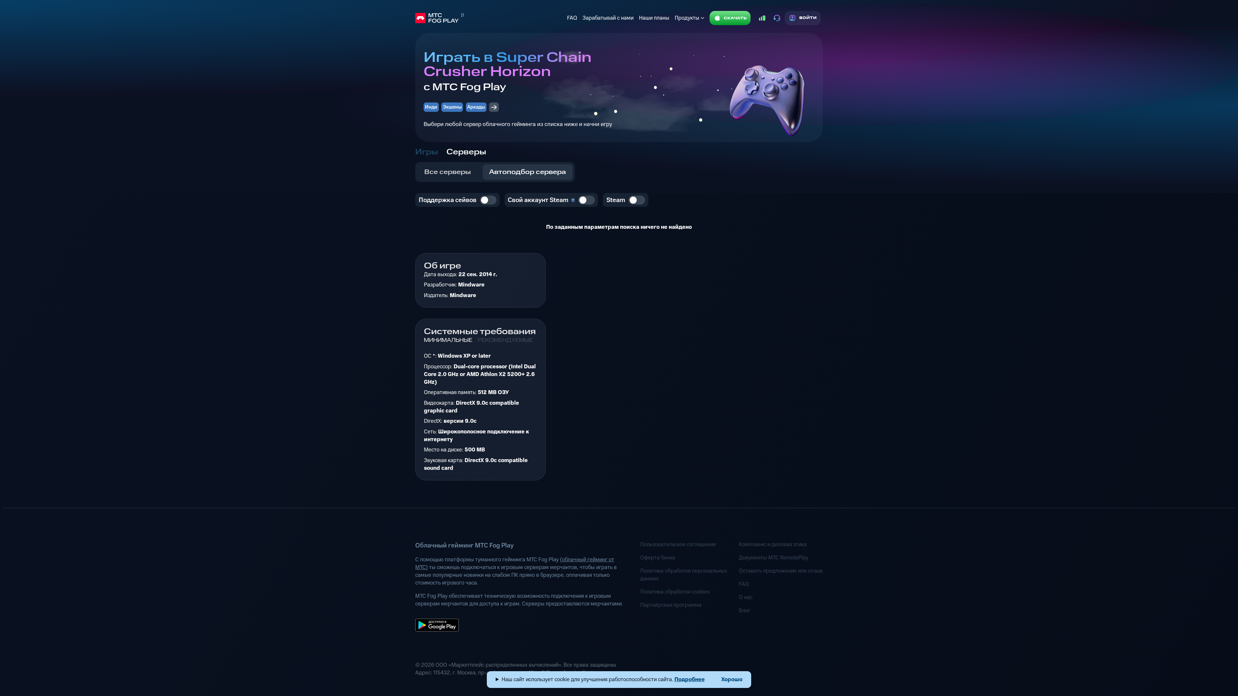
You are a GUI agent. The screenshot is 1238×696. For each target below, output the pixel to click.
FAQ (572, 18)
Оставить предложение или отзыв (781, 571)
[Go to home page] (489, 18)
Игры (426, 152)
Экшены (452, 107)
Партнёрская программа (671, 605)
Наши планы (654, 18)
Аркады (476, 107)
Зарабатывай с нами (608, 18)
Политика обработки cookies (675, 592)
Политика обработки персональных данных (683, 575)
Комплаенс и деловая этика (773, 544)
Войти (808, 18)
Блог (744, 610)
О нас (745, 597)
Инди (431, 107)
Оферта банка (657, 558)
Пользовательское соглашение (678, 544)
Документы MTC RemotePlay (773, 558)
